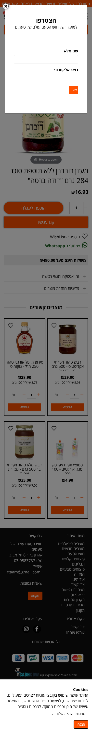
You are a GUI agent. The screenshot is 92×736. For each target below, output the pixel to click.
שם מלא (71, 51)
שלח (73, 89)
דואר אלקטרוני (66, 70)
